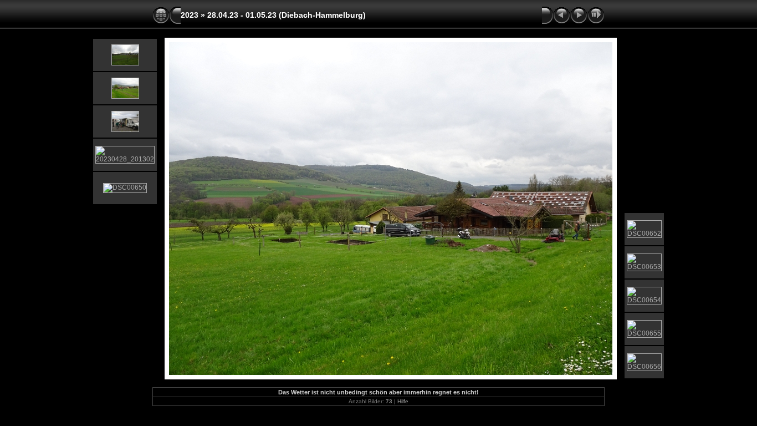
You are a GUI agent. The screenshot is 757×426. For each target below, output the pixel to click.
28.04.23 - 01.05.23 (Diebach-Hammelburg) (286, 15)
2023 (189, 15)
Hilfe (402, 401)
